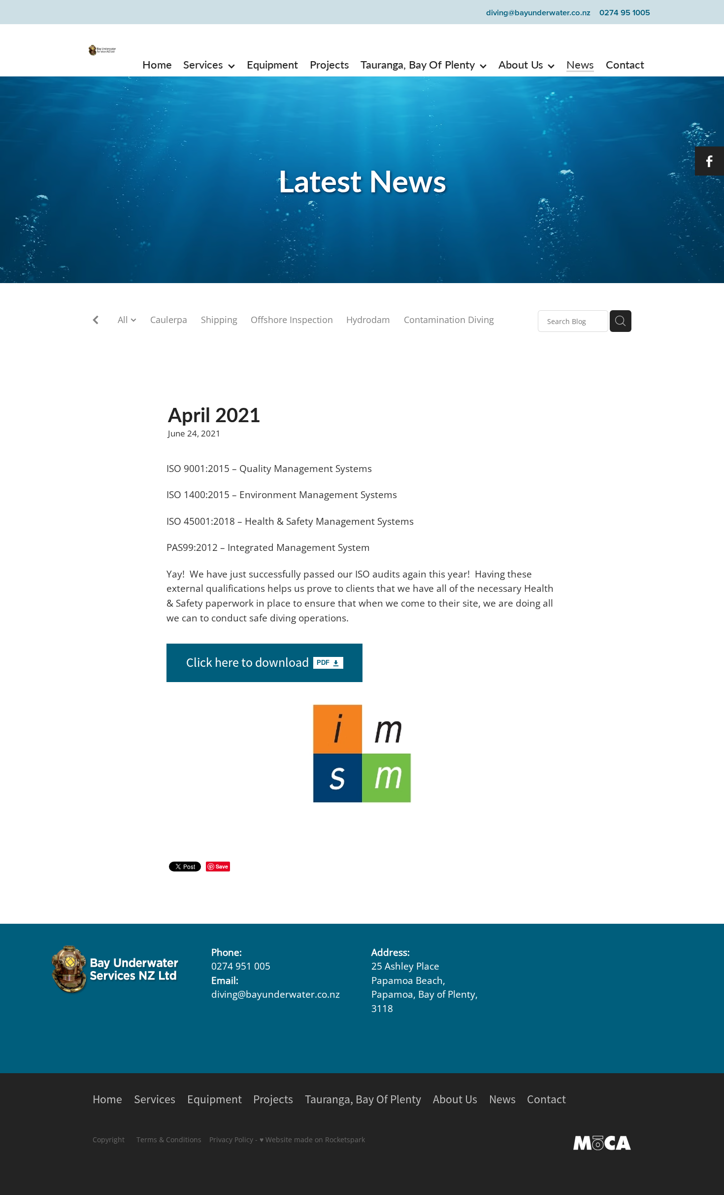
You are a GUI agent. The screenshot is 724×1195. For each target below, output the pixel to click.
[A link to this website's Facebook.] (709, 161)
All (124, 320)
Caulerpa (168, 320)
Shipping (219, 320)
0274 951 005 (240, 966)
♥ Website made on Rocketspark (312, 1139)
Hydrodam (368, 320)
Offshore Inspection (292, 320)
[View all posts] (96, 321)
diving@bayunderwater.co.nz (538, 12)
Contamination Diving (449, 320)
